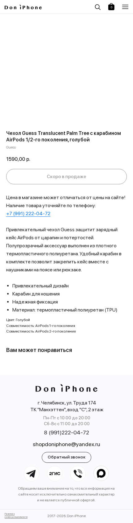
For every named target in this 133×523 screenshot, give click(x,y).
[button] (126, 7)
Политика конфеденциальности (16, 515)
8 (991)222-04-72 (66, 432)
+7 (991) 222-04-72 (28, 213)
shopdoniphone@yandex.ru (66, 444)
